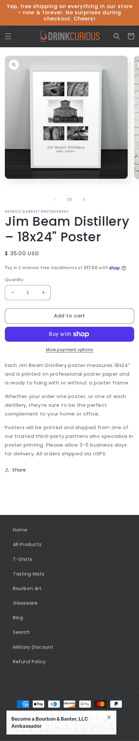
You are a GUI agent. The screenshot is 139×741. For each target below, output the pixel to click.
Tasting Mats (28, 574)
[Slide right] (84, 199)
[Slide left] (55, 199)
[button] (8, 36)
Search (21, 632)
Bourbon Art (27, 588)
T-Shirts (22, 559)
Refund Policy (29, 661)
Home (20, 530)
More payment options (69, 349)
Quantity (14, 280)
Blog (18, 617)
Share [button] (19, 470)
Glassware (25, 603)
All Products (27, 544)
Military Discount (33, 647)
